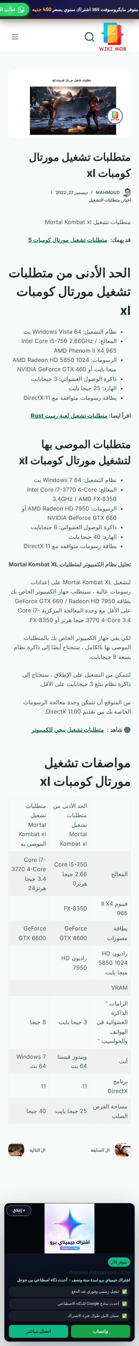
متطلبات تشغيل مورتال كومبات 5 (67, 239)
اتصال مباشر (38, 1331)
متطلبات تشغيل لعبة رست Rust (69, 415)
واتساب (100, 1331)
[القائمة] (15, 37)
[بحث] (89, 37)
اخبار (126, 200)
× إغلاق (19, 1210)
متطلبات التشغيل (104, 200)
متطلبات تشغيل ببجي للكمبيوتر (68, 729)
